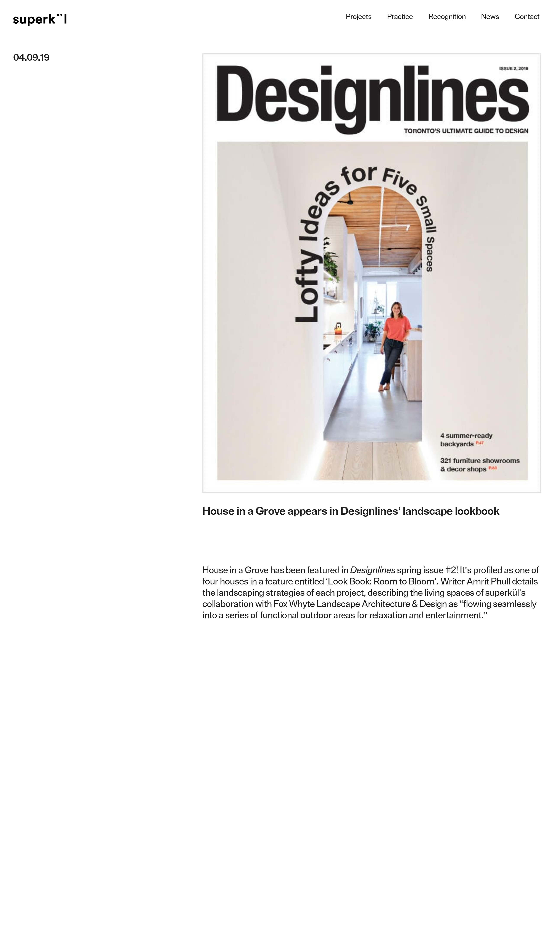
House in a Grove (235, 570)
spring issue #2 (403, 570)
